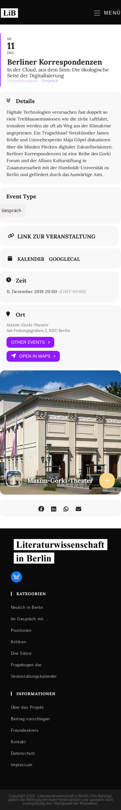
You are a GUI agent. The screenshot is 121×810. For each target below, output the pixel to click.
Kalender (30, 259)
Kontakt (18, 742)
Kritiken (18, 642)
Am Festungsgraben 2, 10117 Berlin (38, 330)
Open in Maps (34, 356)
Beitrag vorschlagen (30, 719)
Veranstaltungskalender (34, 676)
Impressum (22, 764)
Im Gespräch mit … (30, 619)
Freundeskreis (25, 730)
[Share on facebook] (41, 508)
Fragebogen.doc (26, 665)
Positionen (21, 630)
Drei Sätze (21, 653)
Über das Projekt (27, 707)
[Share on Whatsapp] (65, 508)
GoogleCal (64, 259)
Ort (20, 315)
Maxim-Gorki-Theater (28, 325)
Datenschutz (23, 753)
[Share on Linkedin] (53, 508)
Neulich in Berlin (27, 607)
